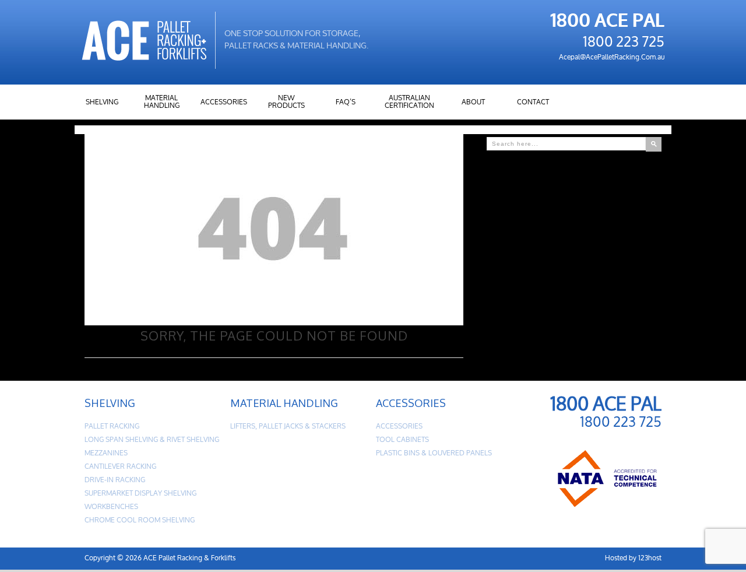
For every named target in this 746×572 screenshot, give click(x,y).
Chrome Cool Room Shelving (140, 520)
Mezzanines (106, 453)
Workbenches (111, 507)
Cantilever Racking (120, 467)
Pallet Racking (112, 426)
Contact (533, 102)
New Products (286, 102)
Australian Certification (409, 102)
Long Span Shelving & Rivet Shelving (152, 440)
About (473, 102)
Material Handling (162, 102)
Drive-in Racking (115, 480)
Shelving (102, 102)
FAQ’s (346, 102)
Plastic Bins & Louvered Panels (434, 453)
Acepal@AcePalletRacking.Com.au (611, 57)
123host (649, 558)
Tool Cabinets (402, 440)
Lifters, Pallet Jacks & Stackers (288, 426)
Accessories (223, 102)
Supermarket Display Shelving (140, 493)
